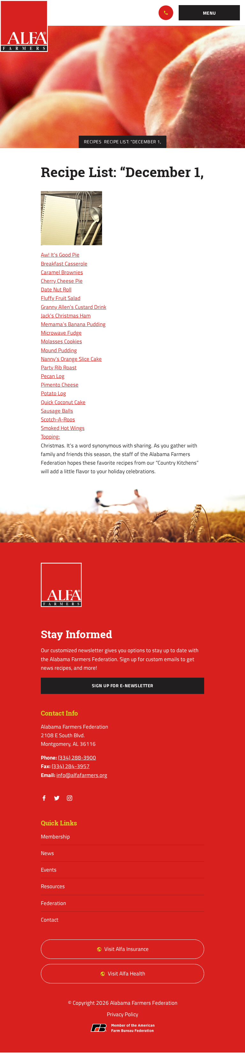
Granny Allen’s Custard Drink (73, 307)
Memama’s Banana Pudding (73, 324)
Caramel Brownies (62, 272)
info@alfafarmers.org (81, 775)
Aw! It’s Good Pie (60, 255)
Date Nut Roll (56, 289)
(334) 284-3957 (71, 766)
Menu (209, 13)
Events (48, 870)
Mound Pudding (59, 350)
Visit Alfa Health (126, 973)
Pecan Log (52, 376)
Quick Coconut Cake (63, 402)
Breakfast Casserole (64, 264)
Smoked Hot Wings (63, 428)
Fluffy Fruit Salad (60, 298)
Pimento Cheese (59, 385)
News (47, 853)
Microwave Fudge (61, 333)
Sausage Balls (57, 411)
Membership (55, 836)
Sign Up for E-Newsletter (122, 685)
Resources (53, 886)
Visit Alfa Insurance (126, 949)
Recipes (93, 141)
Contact (49, 920)
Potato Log (53, 393)
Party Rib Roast (59, 367)
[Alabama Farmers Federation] (61, 585)
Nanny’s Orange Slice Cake (71, 359)
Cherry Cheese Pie (62, 281)
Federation (53, 903)
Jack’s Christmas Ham (66, 315)
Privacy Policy (122, 1014)
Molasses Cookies (61, 341)
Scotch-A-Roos (58, 419)
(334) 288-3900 (166, 12)
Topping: (50, 436)
